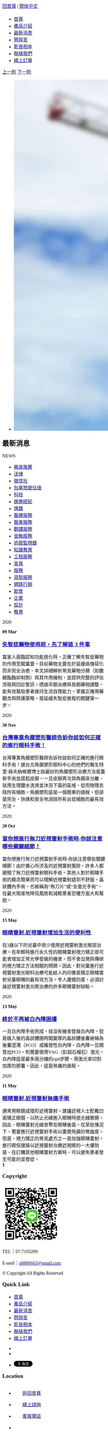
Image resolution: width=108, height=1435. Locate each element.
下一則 (24, 72)
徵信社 (21, 480)
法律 (18, 474)
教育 (18, 611)
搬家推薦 (23, 467)
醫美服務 (23, 522)
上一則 (9, 72)
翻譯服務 (23, 529)
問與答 (21, 39)
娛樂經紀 (23, 501)
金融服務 (23, 536)
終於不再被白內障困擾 (29, 1019)
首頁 (18, 19)
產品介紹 (23, 26)
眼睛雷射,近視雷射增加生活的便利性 (46, 933)
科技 (18, 494)
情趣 (18, 508)
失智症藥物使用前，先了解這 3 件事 (46, 644)
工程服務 (23, 556)
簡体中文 (28, 6)
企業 (18, 598)
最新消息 (23, 32)
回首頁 (9, 6)
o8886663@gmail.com (40, 1263)
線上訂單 (23, 60)
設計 (18, 605)
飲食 (18, 591)
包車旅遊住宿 (27, 487)
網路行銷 (23, 584)
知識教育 (23, 549)
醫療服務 (23, 515)
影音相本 (23, 46)
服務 (18, 570)
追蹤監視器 (25, 542)
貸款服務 (23, 577)
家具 (18, 563)
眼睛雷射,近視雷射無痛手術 (35, 1098)
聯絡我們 (23, 53)
